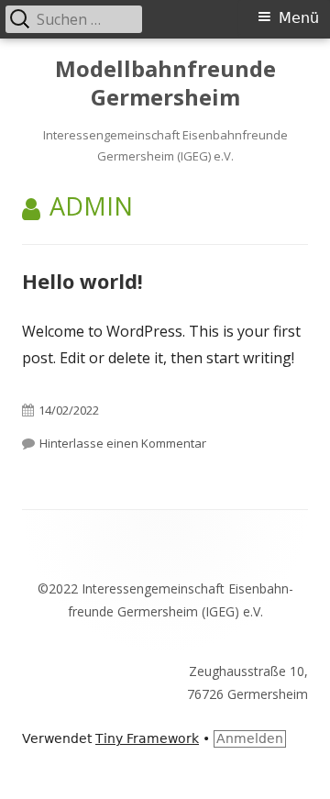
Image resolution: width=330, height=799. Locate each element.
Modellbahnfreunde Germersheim (165, 83)
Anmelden (249, 738)
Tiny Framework (147, 738)
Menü (299, 18)
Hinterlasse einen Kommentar (122, 443)
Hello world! (82, 280)
